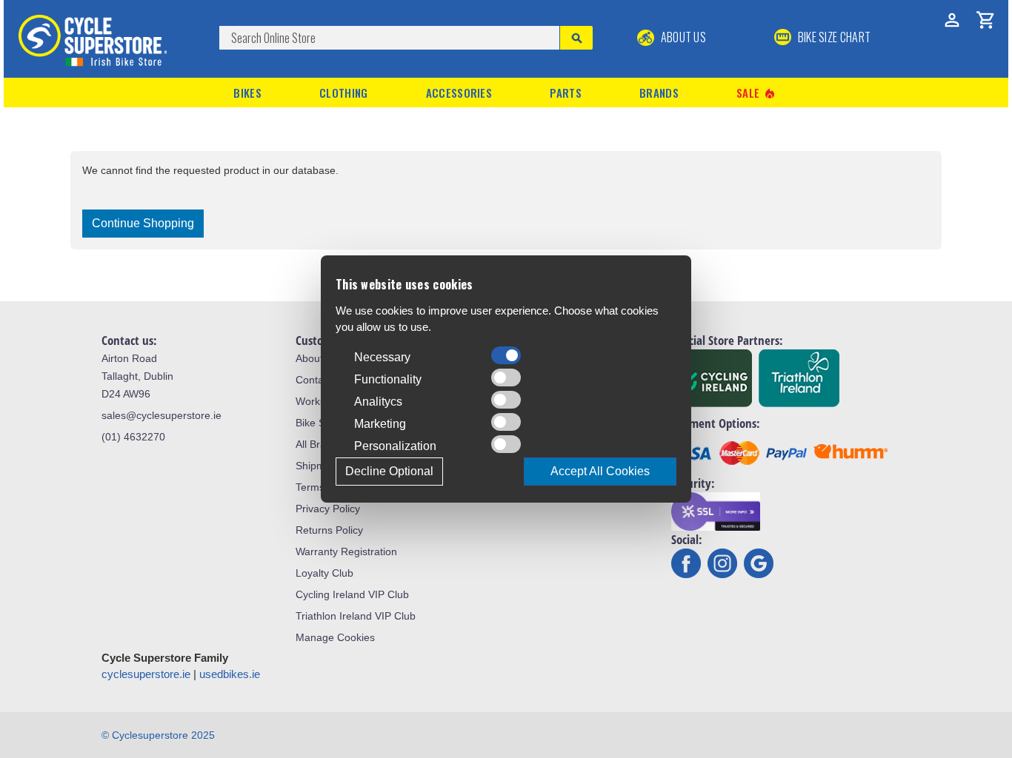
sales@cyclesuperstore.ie (161, 415)
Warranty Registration (346, 551)
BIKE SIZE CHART (832, 37)
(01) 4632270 (133, 437)
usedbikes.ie (229, 674)
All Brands (319, 444)
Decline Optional (389, 471)
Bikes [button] (247, 92)
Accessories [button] (459, 92)
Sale (756, 92)
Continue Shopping (143, 223)
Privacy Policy (328, 508)
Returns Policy (329, 530)
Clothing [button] (343, 92)
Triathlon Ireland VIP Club (356, 616)
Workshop (319, 401)
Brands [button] (659, 92)
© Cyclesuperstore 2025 (158, 735)
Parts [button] (566, 92)
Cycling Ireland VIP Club (352, 594)
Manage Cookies (335, 637)
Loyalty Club (324, 573)
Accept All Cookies (600, 471)
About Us (682, 37)
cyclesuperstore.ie (145, 674)
